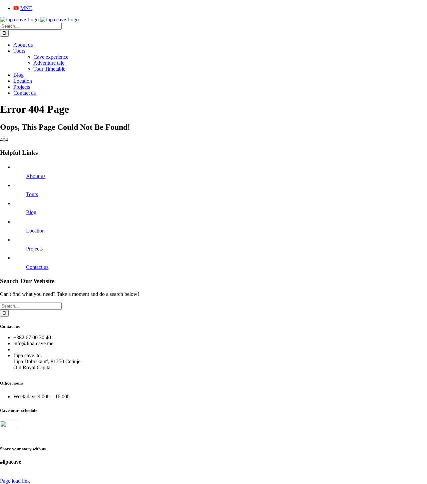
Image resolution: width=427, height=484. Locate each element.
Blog (31, 212)
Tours (32, 194)
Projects (34, 249)
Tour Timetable (49, 69)
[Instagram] (11, 474)
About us (35, 176)
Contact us (37, 267)
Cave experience (50, 57)
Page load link (15, 481)
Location (35, 230)
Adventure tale (48, 63)
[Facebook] (3, 474)
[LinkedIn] (18, 474)
